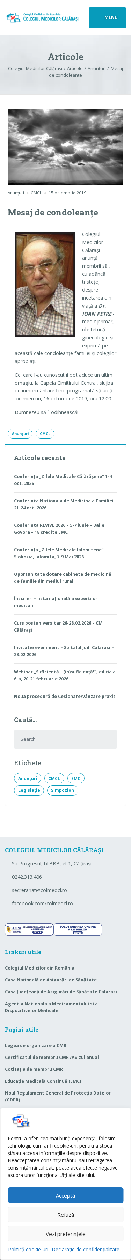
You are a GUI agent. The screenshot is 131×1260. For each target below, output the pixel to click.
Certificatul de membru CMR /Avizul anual (52, 1057)
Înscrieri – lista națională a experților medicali (55, 602)
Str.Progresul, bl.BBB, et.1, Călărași (52, 863)
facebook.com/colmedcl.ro (42, 903)
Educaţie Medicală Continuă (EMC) (43, 1081)
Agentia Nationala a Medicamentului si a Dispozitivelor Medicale (51, 1007)
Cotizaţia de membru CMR (34, 1069)
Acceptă (65, 1195)
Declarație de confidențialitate (85, 1249)
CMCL (45, 433)
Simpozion (62, 790)
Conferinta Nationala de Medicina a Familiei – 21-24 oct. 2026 (65, 504)
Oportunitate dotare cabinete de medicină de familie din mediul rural (62, 577)
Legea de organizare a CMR (35, 1045)
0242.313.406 (27, 877)
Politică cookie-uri (28, 1249)
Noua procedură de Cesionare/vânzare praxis (65, 696)
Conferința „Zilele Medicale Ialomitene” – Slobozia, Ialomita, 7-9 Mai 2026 (60, 553)
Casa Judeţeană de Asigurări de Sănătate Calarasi (61, 992)
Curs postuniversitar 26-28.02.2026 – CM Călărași (58, 626)
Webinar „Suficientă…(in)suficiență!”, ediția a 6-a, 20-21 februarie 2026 (65, 675)
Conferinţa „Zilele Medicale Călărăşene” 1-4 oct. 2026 (63, 479)
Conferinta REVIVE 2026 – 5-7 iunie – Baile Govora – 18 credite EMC (59, 528)
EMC (75, 778)
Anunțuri (16, 193)
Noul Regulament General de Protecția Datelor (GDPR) (58, 1096)
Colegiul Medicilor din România (39, 968)
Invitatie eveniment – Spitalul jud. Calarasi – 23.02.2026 (64, 650)
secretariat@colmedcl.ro (39, 890)
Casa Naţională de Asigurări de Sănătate (51, 980)
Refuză (65, 1214)
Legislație (29, 790)
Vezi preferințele (66, 1233)
